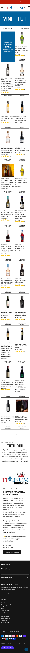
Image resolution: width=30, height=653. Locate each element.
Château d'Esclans (20, 78)
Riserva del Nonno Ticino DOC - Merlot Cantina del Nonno (21, 118)
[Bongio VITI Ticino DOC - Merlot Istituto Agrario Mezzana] (8, 405)
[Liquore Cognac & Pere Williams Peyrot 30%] (8, 106)
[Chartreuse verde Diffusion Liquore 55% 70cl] (22, 38)
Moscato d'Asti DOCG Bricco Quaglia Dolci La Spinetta (7, 214)
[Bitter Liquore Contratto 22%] (22, 236)
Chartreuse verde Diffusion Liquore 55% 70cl (21, 50)
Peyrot (3, 114)
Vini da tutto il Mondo (24, 1)
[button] (12, 552)
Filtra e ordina (7, 28)
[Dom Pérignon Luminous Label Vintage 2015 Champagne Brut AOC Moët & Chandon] (22, 372)
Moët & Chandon (19, 380)
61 (19, 434)
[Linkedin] (15, 569)
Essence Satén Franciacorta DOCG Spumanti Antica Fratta (22, 418)
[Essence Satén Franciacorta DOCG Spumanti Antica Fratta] (22, 405)
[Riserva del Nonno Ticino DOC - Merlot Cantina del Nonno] (22, 106)
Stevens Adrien (19, 145)
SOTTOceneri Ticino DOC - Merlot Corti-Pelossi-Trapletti (21, 314)
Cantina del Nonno (20, 114)
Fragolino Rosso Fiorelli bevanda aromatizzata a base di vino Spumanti (7, 249)
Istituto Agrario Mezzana (5, 414)
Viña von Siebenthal (20, 210)
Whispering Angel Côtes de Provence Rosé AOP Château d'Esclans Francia (6, 149)
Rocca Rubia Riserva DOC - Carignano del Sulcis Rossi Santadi (7, 384)
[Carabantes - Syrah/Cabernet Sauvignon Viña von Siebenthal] (22, 202)
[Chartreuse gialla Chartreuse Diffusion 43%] (22, 170)
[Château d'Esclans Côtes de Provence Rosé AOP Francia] (8, 270)
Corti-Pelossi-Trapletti (21, 310)
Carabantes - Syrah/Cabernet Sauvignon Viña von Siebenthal (20, 215)
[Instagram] (7, 569)
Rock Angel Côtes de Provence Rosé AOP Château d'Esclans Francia (21, 83)
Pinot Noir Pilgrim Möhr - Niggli (20, 281)
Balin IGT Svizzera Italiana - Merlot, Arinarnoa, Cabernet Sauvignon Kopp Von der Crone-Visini (7, 85)
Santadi (3, 380)
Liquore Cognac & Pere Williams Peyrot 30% (8, 118)
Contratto (18, 244)
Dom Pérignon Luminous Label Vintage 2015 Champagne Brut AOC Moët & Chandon (21, 386)
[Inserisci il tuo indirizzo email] (27, 594)
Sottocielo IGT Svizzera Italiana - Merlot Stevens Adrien (22, 149)
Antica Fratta (19, 414)
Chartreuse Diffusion (21, 46)
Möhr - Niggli (18, 278)
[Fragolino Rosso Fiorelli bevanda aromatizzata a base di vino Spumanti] (8, 236)
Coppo (17, 342)
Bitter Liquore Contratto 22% (19, 247)
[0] (28, 7)
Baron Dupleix (5, 178)
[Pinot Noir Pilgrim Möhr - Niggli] (22, 270)
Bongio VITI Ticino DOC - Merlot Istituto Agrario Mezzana (7, 419)
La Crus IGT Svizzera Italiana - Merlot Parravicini (7, 314)
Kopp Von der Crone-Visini (6, 79)
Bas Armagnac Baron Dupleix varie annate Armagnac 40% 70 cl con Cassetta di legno (7, 183)
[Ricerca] (25, 7)
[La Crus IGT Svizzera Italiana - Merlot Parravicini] (8, 301)
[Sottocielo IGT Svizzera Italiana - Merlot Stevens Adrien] (22, 136)
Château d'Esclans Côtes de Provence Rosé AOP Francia (6, 282)
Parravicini (4, 310)
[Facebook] (3, 569)
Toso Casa (4, 244)
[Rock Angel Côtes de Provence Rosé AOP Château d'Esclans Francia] (22, 70)
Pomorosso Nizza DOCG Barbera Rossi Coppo (21, 346)
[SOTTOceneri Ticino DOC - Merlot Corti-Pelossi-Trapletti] (22, 301)
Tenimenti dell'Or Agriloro (6, 343)
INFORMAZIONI (6, 577)
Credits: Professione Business (22, 643)
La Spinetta (4, 210)
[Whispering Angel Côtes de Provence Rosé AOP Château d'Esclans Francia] (8, 136)
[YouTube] (11, 569)
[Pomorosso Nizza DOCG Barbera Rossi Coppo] (22, 333)
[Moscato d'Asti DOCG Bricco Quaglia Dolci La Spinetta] (8, 202)
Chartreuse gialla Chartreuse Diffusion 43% (21, 182)
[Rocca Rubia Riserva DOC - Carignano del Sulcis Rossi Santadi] (8, 372)
